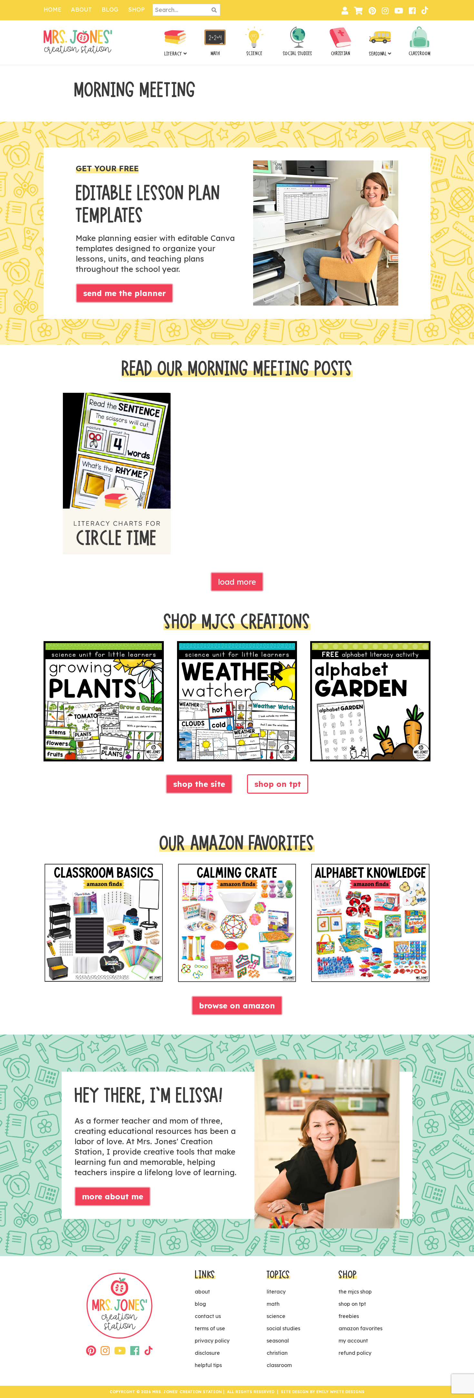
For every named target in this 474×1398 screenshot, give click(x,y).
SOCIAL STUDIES (297, 53)
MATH (215, 53)
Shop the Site (199, 784)
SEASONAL (378, 54)
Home (52, 9)
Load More (237, 582)
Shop (136, 9)
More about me (112, 1196)
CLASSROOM (419, 53)
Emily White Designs (340, 1391)
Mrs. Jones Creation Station (78, 42)
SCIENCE (254, 53)
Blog (110, 9)
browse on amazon (237, 1005)
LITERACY (173, 54)
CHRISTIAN (340, 53)
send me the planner (124, 293)
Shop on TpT (277, 784)
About (81, 9)
